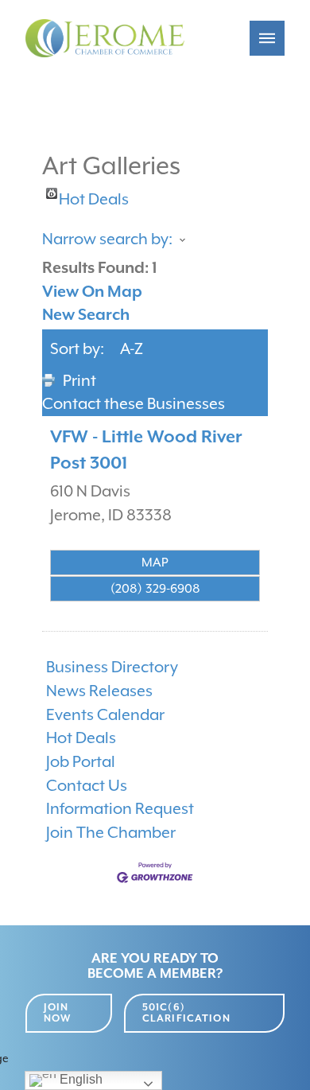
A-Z (131, 349)
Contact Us (86, 786)
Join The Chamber (111, 832)
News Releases (99, 691)
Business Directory (112, 667)
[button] (267, 38)
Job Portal (80, 762)
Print (79, 381)
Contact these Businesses (133, 404)
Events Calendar (105, 715)
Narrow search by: (107, 239)
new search (86, 315)
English (79, 1079)
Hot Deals (94, 194)
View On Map (92, 291)
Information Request (120, 809)
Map (155, 562)
